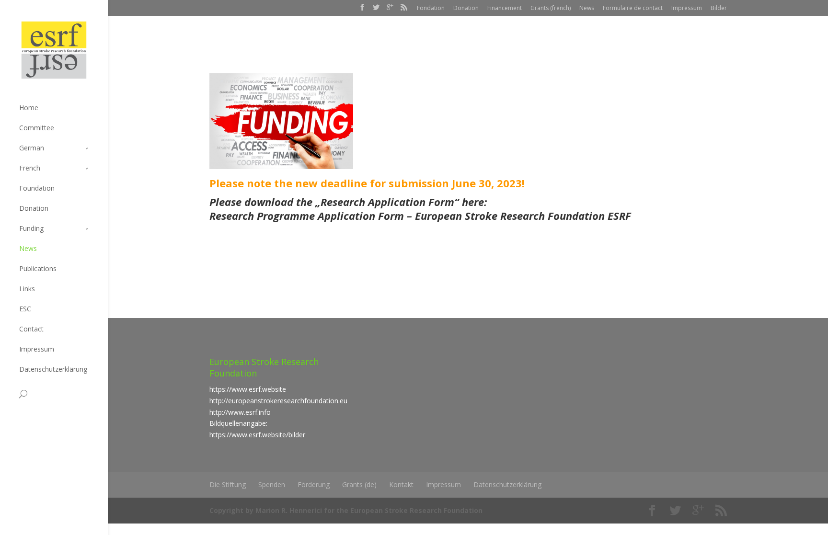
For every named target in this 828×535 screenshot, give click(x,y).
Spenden (271, 484)
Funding (31, 228)
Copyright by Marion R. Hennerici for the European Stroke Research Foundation (346, 510)
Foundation (37, 188)
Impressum (686, 8)
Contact (31, 328)
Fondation (431, 8)
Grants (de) (359, 484)
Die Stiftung (227, 484)
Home (28, 107)
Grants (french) (550, 8)
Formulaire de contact (633, 8)
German (31, 147)
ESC (25, 308)
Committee (36, 127)
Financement (504, 8)
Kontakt (401, 484)
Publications (38, 268)
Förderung (314, 484)
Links (27, 288)
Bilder (719, 8)
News (586, 8)
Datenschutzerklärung (53, 369)
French (29, 167)
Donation (466, 8)
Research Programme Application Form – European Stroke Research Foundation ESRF (420, 215)
